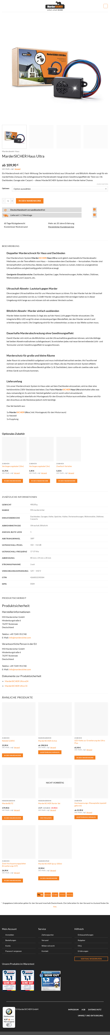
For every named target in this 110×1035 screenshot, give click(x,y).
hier (54, 907)
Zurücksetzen (102, 184)
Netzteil (13, 415)
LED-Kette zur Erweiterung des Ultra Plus (89, 741)
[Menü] (13, 1008)
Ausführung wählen (50, 752)
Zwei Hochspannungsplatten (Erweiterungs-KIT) (14, 864)
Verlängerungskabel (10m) (13, 466)
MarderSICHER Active (47, 741)
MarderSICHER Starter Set (49, 803)
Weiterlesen (46, 818)
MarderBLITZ (7, 803)
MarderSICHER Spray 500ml (50, 863)
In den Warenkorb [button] (12, 481)
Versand (17, 169)
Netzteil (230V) (8, 741)
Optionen (5, 188)
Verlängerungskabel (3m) (39, 466)
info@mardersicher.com (20, 637)
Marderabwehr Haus (10, 151)
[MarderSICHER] (55, 6)
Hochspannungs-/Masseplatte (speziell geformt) (90, 804)
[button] (3, 6)
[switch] (9, 1024)
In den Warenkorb (30, 201)
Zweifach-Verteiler (64, 466)
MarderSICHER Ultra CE (16, 686)
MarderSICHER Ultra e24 (16, 681)
